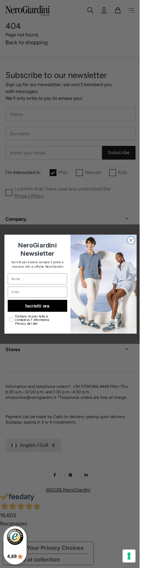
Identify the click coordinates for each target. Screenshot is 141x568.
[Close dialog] (128, 240)
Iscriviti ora (35, 305)
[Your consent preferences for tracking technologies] (123, 556)
